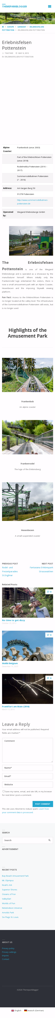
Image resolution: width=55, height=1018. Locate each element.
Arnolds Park (8, 912)
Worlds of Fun (8, 903)
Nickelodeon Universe (12, 908)
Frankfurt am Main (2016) (15, 706)
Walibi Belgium (10, 663)
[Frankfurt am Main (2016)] (27, 689)
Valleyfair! (6, 898)
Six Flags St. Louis (10, 917)
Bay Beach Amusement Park (15, 875)
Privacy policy (8, 948)
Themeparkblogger (14, 6)
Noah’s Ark (7, 885)
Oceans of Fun (9, 894)
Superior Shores (9, 889)
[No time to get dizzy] (27, 602)
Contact (5, 959)
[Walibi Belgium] (27, 646)
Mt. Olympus (8, 880)
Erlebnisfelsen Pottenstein (19, 56)
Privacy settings (9, 952)
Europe (10, 27)
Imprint (5, 955)
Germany (21, 27)
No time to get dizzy (13, 620)
